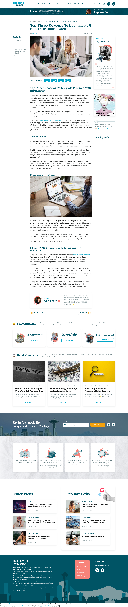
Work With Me (81, 566)
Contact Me (97, 4)
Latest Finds (81, 4)
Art (75, 4)
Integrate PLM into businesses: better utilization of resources (20, 52)
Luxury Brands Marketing (105, 129)
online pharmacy (107, 604)
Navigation (80, 573)
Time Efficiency (19, 40)
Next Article (84, 313)
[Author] (59, 301)
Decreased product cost (20, 45)
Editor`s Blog (80, 576)
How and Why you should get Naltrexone (22, 604)
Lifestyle (44, 4)
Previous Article (39, 313)
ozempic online (46, 606)
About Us (89, 4)
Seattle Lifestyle (68, 4)
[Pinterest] (113, 4)
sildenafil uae (22, 606)
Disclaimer (80, 569)
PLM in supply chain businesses (50, 120)
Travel (50, 4)
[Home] (19, 4)
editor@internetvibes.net (102, 565)
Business (31, 4)
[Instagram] (108, 4)
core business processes (82, 255)
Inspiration (58, 4)
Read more (34, 340)
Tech (38, 4)
